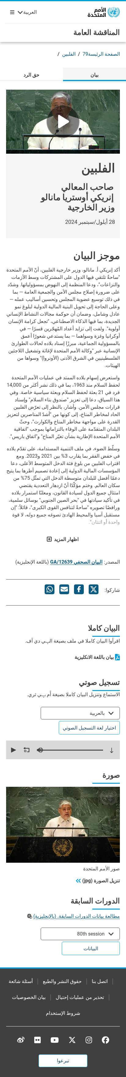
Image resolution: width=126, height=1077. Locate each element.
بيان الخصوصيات (29, 997)
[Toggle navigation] (11, 12)
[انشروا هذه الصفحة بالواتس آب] (49, 589)
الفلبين (69, 54)
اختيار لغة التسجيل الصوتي (89, 728)
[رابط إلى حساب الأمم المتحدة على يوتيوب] (54, 1040)
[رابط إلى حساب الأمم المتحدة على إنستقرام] (89, 1040)
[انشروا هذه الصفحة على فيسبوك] (79, 589)
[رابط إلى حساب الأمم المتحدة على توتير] (72, 1040)
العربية (30, 12)
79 (85, 54)
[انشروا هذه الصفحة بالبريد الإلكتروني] (64, 589)
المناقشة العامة (96, 32)
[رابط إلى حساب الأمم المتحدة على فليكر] (37, 1040)
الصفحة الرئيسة (104, 54)
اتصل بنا (100, 981)
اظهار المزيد (66, 539)
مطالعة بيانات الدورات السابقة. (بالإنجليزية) (76, 916)
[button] (13, 750)
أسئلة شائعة (21, 981)
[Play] (63, 121)
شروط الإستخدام (63, 1013)
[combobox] (80, 713)
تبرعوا (63, 1061)
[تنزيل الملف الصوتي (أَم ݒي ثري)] (111, 750)
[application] (63, 750)
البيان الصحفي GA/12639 (76, 562)
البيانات (90, 948)
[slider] (70, 750)
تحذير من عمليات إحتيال (80, 997)
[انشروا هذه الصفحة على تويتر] (93, 589)
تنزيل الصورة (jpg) (101, 881)
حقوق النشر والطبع (62, 981)
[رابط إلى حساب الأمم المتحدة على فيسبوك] (105, 1040)
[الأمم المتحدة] (104, 12)
